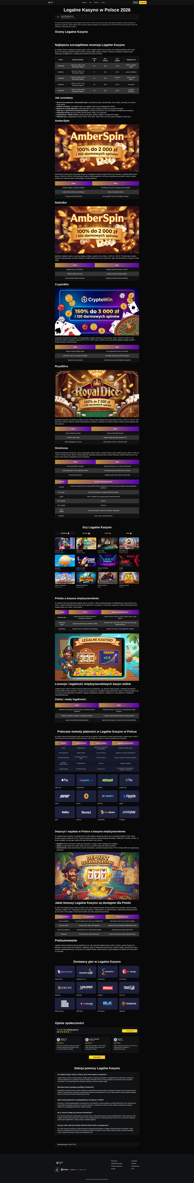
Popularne (64, 533)
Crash (106, 533)
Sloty (127, 533)
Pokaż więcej (97, 1057)
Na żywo (85, 533)
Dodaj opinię (129, 1030)
